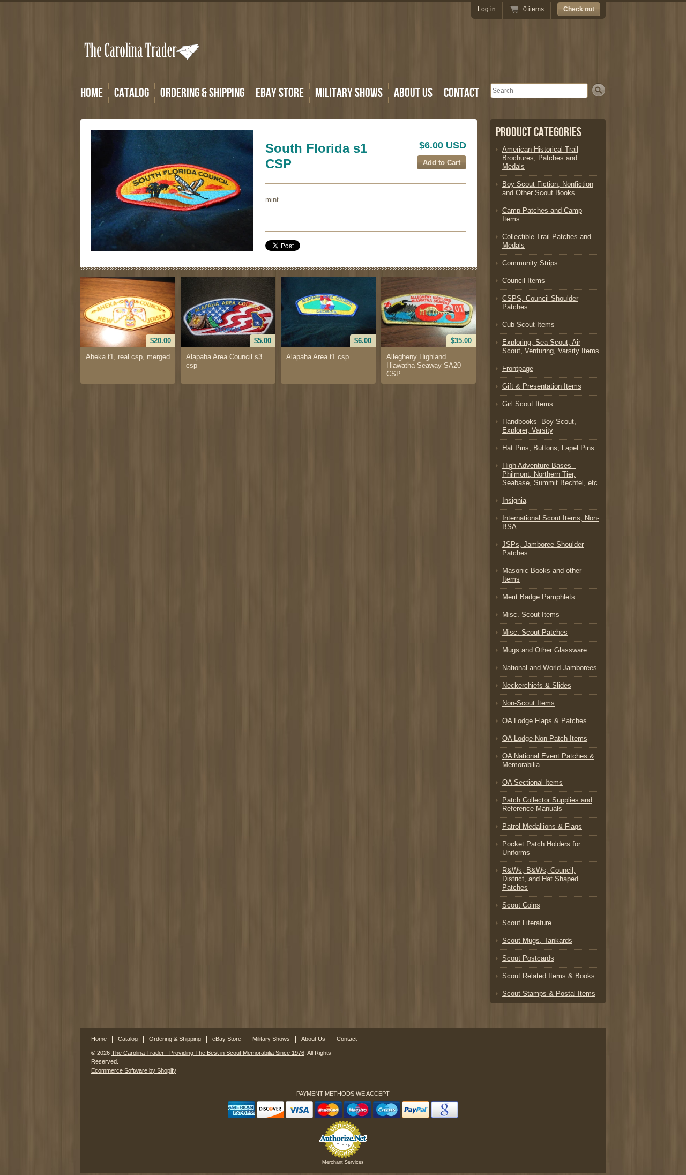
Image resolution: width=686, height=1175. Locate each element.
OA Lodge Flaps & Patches (544, 721)
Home (91, 93)
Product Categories (538, 132)
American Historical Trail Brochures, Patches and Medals (540, 157)
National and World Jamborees (549, 668)
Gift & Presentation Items (541, 386)
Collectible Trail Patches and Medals (546, 241)
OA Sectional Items (532, 782)
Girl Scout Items (527, 404)
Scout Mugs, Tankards (537, 940)
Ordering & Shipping (202, 93)
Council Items (523, 281)
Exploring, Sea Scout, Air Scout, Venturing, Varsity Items (550, 346)
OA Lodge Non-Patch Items (544, 738)
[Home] (142, 65)
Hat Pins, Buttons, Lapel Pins (548, 448)
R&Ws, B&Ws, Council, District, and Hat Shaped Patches (540, 878)
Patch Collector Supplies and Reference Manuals (547, 804)
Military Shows (349, 93)
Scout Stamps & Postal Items (548, 994)
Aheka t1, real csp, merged (128, 357)
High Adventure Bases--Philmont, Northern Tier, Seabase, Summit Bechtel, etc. (551, 474)
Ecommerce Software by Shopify (133, 1070)
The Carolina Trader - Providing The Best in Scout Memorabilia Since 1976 (207, 1053)
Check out (578, 9)
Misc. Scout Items (531, 615)
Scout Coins (521, 905)
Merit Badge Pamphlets (538, 597)
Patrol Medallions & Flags (542, 826)
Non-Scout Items (528, 703)
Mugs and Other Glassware (544, 650)
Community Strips (530, 263)
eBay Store (280, 93)
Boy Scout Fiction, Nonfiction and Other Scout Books (547, 188)
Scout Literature (526, 923)
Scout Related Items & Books (548, 976)
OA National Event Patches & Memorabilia (548, 760)
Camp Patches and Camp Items (542, 214)
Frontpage (517, 369)
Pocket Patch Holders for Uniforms (541, 848)
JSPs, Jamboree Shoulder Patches (543, 548)
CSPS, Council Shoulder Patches (540, 302)
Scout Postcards (528, 958)
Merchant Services (343, 1162)
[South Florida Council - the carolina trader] (172, 190)
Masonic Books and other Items (541, 575)
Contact (461, 93)
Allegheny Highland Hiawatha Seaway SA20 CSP (423, 365)
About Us (413, 93)
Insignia (514, 500)
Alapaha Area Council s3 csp (224, 361)
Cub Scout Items (528, 325)
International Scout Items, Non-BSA (550, 522)
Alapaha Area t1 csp (317, 357)
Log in (487, 9)
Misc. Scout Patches (535, 632)
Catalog (131, 93)
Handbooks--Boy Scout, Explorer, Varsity (539, 426)
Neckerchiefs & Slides (536, 685)
